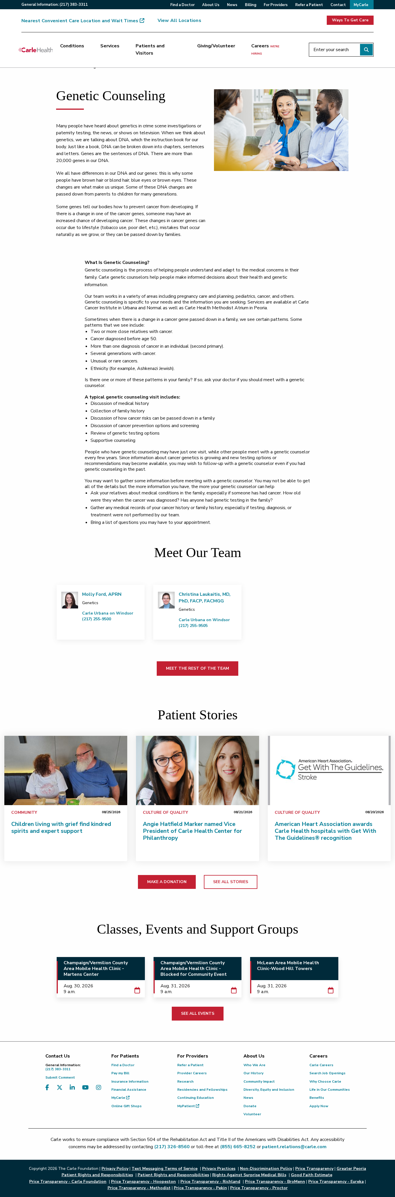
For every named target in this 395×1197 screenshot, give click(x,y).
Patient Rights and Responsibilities (173, 1175)
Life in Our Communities (329, 1089)
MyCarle (118, 1097)
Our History (253, 1073)
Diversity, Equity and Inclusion (268, 1089)
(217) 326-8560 (172, 1147)
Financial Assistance (128, 1089)
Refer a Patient (190, 1065)
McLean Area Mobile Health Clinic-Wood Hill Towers (288, 965)
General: (54, 4)
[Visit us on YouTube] (85, 1091)
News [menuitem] (232, 5)
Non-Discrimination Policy (266, 1168)
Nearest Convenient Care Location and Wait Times (79, 21)
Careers (265, 49)
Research (185, 1081)
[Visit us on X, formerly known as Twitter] (59, 1091)
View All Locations (179, 20)
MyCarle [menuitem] (361, 5)
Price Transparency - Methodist (139, 1188)
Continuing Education (195, 1097)
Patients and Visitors (150, 50)
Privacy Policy (114, 1168)
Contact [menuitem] (338, 5)
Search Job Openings (327, 1073)
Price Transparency (314, 1168)
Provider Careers (192, 1073)
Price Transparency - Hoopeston (143, 1181)
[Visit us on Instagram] (98, 1091)
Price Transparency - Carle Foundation (67, 1181)
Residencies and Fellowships (202, 1089)
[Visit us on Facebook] (47, 1091)
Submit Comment (60, 1077)
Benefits (316, 1097)
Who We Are (254, 1065)
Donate (249, 1106)
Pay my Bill (120, 1073)
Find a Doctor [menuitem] (182, 5)
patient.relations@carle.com (294, 1147)
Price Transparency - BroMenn (275, 1181)
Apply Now (318, 1106)
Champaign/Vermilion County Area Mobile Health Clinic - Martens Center (96, 968)
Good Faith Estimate (311, 1175)
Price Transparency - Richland (210, 1181)
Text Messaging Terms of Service (165, 1168)
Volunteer (252, 1114)
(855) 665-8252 (238, 1147)
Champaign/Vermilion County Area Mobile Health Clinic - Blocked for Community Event (193, 968)
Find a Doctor (122, 1065)
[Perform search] (366, 49)
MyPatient (186, 1106)
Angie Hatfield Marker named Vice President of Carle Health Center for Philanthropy (192, 831)
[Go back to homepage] (36, 49)
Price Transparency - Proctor (259, 1188)
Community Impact (259, 1081)
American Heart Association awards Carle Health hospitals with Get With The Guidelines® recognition (325, 831)
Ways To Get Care (350, 20)
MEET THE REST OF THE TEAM (197, 668)
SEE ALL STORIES (230, 882)
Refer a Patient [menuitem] (309, 5)
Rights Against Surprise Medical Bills (249, 1175)
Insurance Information (129, 1081)
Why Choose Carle (325, 1081)
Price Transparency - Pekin (200, 1188)
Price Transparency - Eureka (336, 1181)
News (248, 1097)
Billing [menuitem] (250, 5)
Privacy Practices (218, 1168)
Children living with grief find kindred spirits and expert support (61, 827)
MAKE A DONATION (167, 882)
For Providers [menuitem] (276, 5)
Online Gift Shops (126, 1106)
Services (109, 46)
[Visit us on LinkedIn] (72, 1091)
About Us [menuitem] (210, 5)
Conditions (72, 46)
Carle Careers (321, 1065)
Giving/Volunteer (216, 46)
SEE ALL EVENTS (197, 1013)
